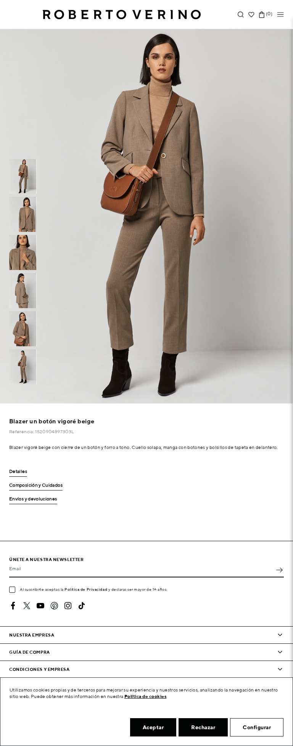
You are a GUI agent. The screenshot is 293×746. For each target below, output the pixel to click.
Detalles (18, 471)
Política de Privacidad (85, 589)
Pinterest (54, 605)
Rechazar (203, 727)
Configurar (257, 727)
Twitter (27, 605)
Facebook (13, 605)
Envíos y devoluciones (33, 499)
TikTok (81, 605)
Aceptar (153, 727)
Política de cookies (145, 696)
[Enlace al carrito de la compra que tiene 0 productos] (261, 14)
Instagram (68, 605)
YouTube (40, 605)
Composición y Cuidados (36, 485)
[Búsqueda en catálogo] (241, 14)
